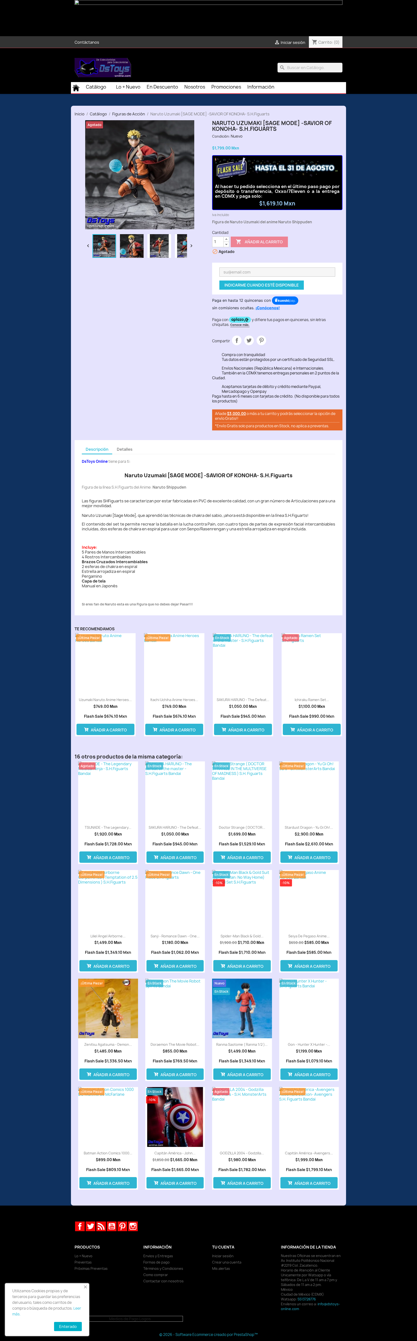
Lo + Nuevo (83, 1256)
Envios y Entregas (158, 1256)
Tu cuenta (223, 1247)
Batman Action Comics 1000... (108, 1153)
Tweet (249, 340)
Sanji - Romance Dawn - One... (175, 936)
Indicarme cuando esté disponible (261, 285)
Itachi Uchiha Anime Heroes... (174, 699)
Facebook (80, 1226)
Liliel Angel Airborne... (107, 936)
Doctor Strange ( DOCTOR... (242, 827)
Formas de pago (156, 1262)
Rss (101, 1226)
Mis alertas (221, 1268)
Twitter (90, 1226)
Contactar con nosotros (163, 1281)
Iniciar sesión (223, 1256)
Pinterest (261, 340)
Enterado (68, 1326)
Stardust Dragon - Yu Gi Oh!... (309, 827)
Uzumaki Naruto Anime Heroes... (105, 699)
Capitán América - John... (174, 1153)
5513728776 (307, 1299)
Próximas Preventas (91, 1268)
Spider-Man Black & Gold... (242, 936)
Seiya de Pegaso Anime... (309, 936)
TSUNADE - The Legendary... (108, 827)
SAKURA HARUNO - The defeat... (243, 699)
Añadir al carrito (259, 242)
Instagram (133, 1226)
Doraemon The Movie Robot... (175, 1044)
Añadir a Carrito (108, 730)
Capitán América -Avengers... (309, 1153)
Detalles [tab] (124, 449)
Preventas (83, 1262)
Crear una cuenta (226, 1262)
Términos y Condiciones (163, 1268)
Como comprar (155, 1274)
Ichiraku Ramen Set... (312, 699)
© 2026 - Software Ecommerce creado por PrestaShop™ (208, 1334)
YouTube (112, 1226)
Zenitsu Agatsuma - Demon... (108, 1044)
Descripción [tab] (97, 449)
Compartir (237, 340)
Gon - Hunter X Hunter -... (309, 1044)
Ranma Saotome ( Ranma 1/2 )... (242, 1044)
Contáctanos (87, 42)
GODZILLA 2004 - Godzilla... (242, 1153)
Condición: (221, 136)
